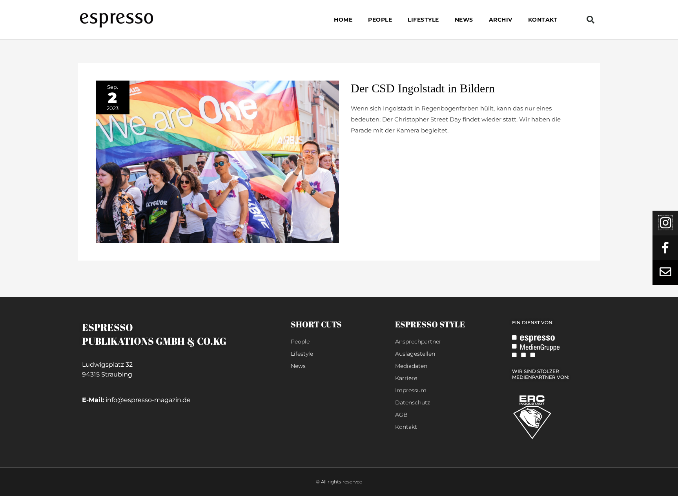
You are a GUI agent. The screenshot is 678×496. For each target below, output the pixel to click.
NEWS (464, 19)
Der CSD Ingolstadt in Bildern (423, 88)
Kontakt (543, 19)
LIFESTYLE (423, 19)
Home (343, 19)
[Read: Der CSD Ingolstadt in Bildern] (217, 161)
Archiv (500, 19)
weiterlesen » (370, 149)
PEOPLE (380, 19)
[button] (590, 20)
